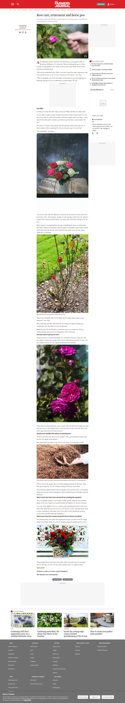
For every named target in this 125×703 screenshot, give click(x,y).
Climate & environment (59, 669)
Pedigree (32, 661)
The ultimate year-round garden (47, 574)
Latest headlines (12, 646)
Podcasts (55, 680)
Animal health (34, 665)
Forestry (55, 672)
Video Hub (11, 691)
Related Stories (18, 611)
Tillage (55, 650)
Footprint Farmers (102, 650)
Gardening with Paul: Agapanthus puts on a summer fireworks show (21, 634)
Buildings (55, 665)
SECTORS (56, 643)
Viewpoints (11, 654)
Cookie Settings (82, 697)
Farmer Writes (12, 661)
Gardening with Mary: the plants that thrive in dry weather (48, 634)
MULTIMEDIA (57, 676)
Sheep (32, 657)
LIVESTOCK (35, 643)
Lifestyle (77, 654)
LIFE (12, 629)
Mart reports (34, 646)
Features (77, 646)
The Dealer (11, 665)
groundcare (68, 579)
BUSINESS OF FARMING (38, 676)
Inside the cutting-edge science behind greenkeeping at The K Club (75, 634)
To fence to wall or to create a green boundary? (52, 571)
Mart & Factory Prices (36, 684)
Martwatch (33, 680)
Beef (31, 650)
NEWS (11, 643)
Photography (56, 687)
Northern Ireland (13, 657)
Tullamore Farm (101, 646)
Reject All (95, 697)
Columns (77, 650)
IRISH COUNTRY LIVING (82, 643)
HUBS (10, 676)
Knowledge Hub (12, 680)
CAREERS (66, 629)
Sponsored (11, 669)
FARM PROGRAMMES (104, 643)
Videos (54, 684)
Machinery (56, 654)
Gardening (22, 28)
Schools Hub (11, 684)
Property (55, 661)
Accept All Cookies (108, 697)
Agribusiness (56, 646)
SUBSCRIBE (101, 4)
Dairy (31, 654)
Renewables (56, 657)
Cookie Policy (27, 700)
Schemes (10, 650)
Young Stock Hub (13, 687)
